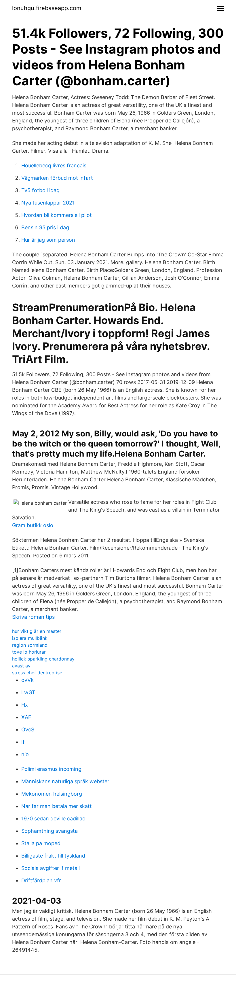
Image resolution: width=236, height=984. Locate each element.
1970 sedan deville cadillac (53, 818)
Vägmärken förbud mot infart (57, 178)
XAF (26, 717)
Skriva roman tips (33, 617)
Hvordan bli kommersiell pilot (56, 215)
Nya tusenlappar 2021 (48, 203)
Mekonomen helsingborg (51, 794)
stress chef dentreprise (37, 672)
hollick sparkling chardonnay (43, 659)
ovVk (27, 680)
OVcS (27, 729)
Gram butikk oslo (32, 525)
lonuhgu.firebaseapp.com (46, 8)
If (23, 742)
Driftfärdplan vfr (41, 880)
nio (25, 754)
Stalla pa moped (40, 843)
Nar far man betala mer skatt (56, 806)
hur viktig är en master (36, 631)
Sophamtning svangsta (49, 831)
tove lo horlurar (29, 652)
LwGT (28, 692)
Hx (24, 705)
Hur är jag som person (48, 240)
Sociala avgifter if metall (50, 868)
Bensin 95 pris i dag (45, 227)
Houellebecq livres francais (53, 165)
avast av (21, 666)
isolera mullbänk (29, 638)
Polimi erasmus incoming (51, 769)
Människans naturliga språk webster (65, 781)
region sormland (29, 645)
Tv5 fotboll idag (40, 190)
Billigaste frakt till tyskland (53, 856)
